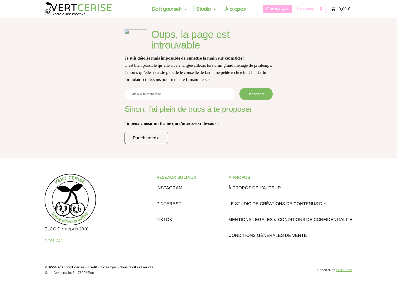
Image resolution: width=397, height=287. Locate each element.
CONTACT (54, 240)
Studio (203, 9)
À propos (235, 9)
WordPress (344, 270)
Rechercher (256, 94)
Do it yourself (167, 9)
